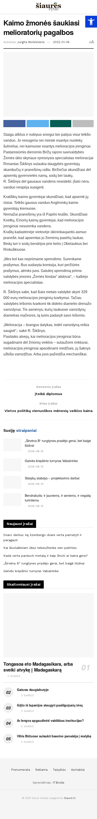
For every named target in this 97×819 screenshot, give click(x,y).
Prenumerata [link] (20, 769)
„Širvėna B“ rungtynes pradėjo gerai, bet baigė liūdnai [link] (43, 563)
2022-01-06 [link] (61, 42)
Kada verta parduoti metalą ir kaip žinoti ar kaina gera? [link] (45, 555)
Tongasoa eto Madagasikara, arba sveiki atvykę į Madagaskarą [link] (38, 666)
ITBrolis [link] (58, 782)
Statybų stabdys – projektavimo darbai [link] (52, 478)
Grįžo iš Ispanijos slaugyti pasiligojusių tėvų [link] (50, 705)
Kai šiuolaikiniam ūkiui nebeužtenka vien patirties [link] (40, 548)
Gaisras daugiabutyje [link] (32, 689)
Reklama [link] (41, 769)
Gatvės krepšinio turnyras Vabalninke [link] (51, 460)
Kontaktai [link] (78, 769)
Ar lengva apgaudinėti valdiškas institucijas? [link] (50, 720)
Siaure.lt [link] (69, 798)
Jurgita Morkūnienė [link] (31, 42)
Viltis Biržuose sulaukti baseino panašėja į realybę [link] (54, 736)
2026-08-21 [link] (35, 451)
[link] (91, 22)
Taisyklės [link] (59, 769)
